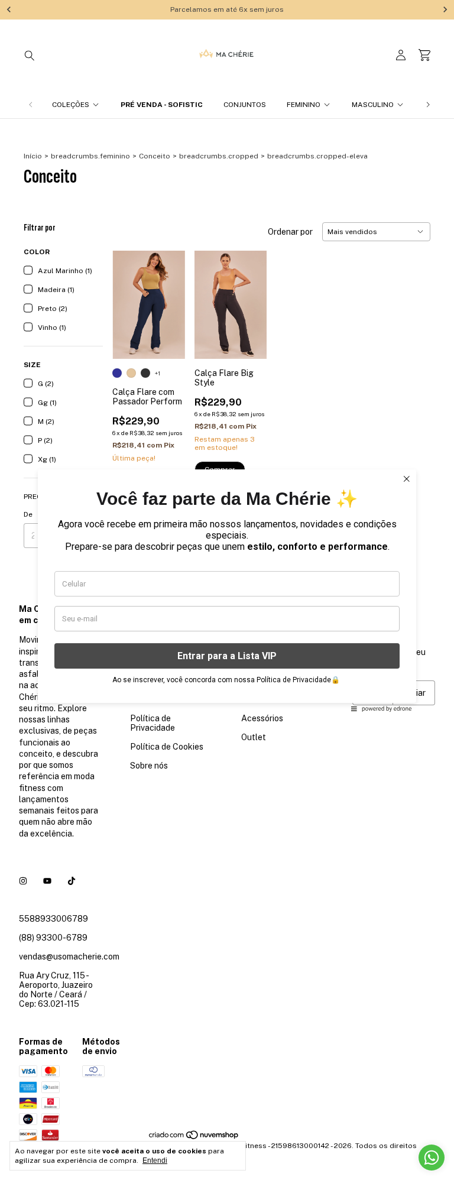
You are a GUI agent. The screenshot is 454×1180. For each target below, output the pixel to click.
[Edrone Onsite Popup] (227, 590)
